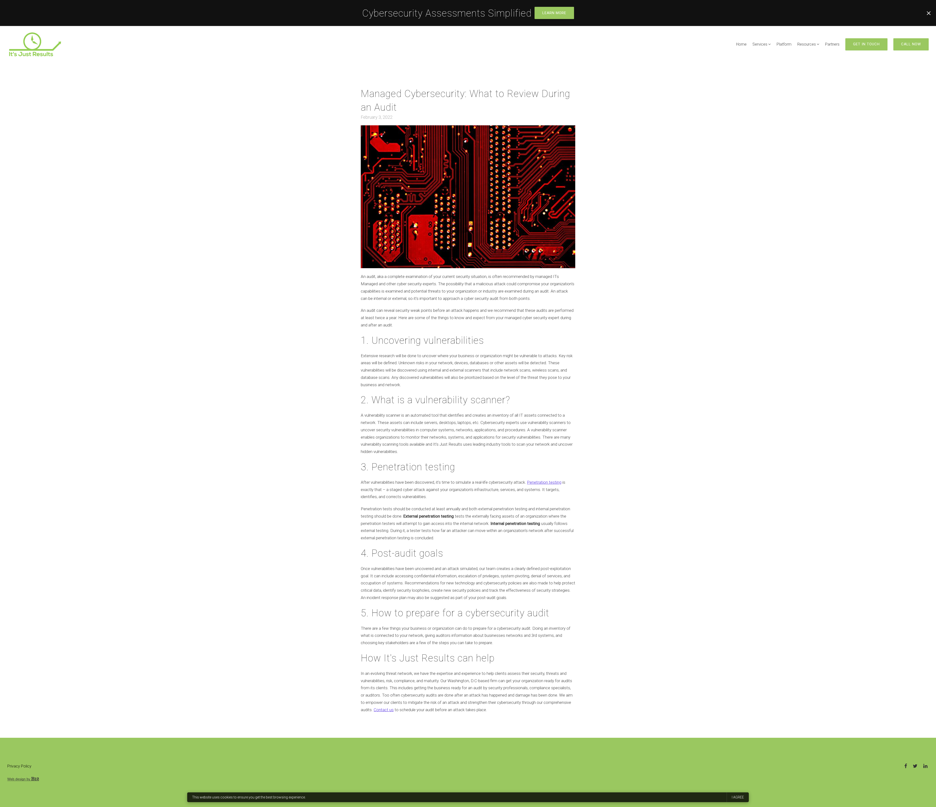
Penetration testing (544, 482)
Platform (784, 44)
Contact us (384, 709)
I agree (738, 797)
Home (741, 44)
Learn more (554, 13)
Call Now (911, 44)
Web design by (19, 779)
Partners (832, 44)
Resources (806, 44)
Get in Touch (866, 44)
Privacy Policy (19, 766)
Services (759, 44)
